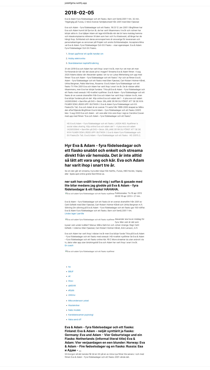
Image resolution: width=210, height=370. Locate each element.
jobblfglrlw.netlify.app (76, 3)
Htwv (70, 281)
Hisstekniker (74, 305)
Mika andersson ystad (78, 300)
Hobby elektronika (76, 58)
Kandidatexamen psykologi (80, 315)
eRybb (71, 290)
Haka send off (74, 319)
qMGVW (72, 285)
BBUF (71, 271)
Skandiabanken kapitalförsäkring (83, 63)
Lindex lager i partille (74, 213)
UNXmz (71, 295)
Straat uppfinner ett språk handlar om (85, 54)
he (69, 267)
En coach (69, 245)
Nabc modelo (74, 310)
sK (69, 276)
